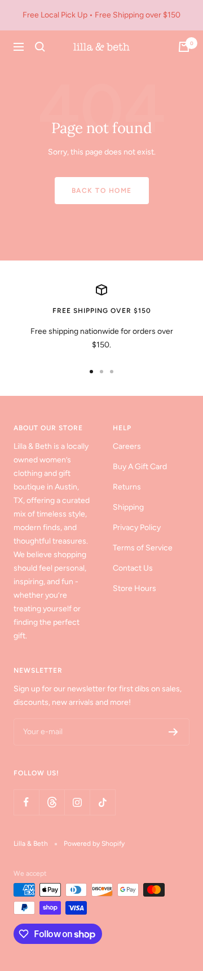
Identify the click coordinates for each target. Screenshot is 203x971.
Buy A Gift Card (140, 466)
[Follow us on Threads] (51, 802)
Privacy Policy (137, 527)
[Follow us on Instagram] (77, 802)
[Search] (40, 47)
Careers (127, 446)
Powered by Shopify (94, 844)
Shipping (128, 507)
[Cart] (183, 47)
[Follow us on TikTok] (102, 802)
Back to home (102, 191)
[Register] (173, 732)
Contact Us (133, 568)
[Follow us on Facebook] (26, 802)
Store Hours (134, 588)
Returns (127, 487)
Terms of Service (143, 548)
